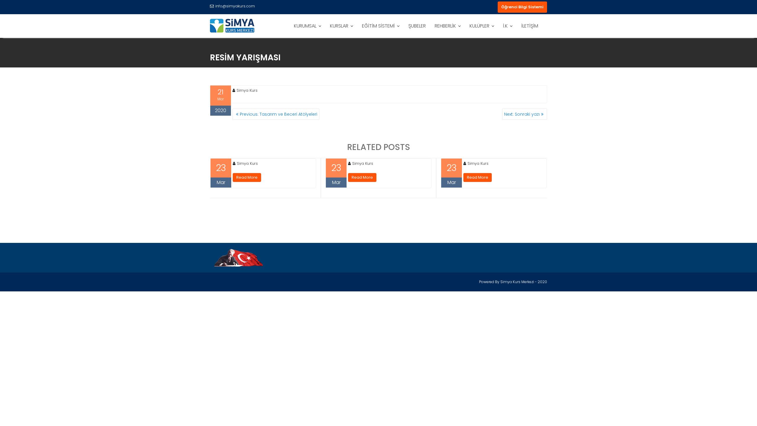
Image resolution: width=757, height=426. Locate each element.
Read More (247, 177)
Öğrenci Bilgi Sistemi (522, 7)
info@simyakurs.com (235, 6)
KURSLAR (339, 25)
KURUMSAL (305, 25)
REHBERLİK (445, 25)
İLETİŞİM (529, 25)
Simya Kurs (247, 90)
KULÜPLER (479, 25)
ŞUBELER (417, 25)
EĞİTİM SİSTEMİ (378, 25)
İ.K (505, 25)
